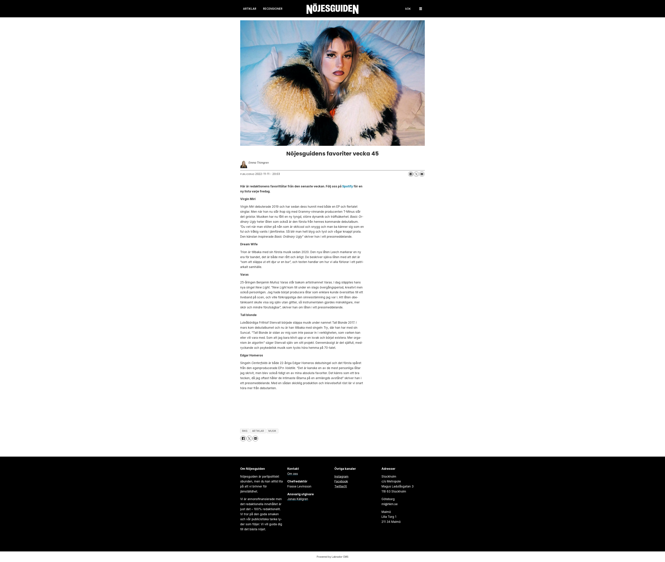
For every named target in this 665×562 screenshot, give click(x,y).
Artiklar (249, 9)
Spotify (347, 186)
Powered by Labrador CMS (332, 556)
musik (272, 431)
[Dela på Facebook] (410, 174)
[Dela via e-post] (421, 174)
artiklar (258, 431)
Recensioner (272, 9)
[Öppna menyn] (420, 9)
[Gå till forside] (332, 8)
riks (245, 431)
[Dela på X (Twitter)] (416, 174)
